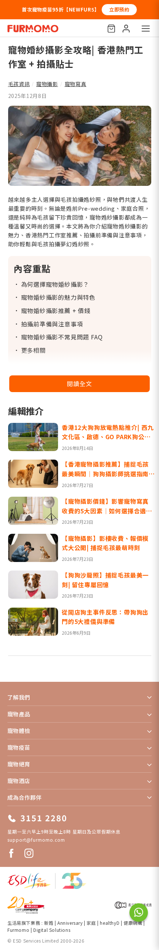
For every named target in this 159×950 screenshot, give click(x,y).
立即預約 (119, 9)
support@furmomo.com (36, 839)
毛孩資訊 (19, 84)
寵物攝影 (47, 84)
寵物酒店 (18, 781)
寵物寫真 (76, 84)
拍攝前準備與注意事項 (52, 323)
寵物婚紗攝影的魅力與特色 (58, 297)
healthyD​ (109, 923)
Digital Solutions (51, 930)
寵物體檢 (18, 730)
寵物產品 (18, 714)
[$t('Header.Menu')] (146, 28)
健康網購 (133, 923)
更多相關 (33, 350)
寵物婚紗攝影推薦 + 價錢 (56, 310)
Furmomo (18, 930)
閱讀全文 (79, 383)
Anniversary (70, 923)
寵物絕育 (18, 764)
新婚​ (48, 923)
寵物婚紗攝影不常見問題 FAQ (62, 336)
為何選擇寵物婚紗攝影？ (55, 284)
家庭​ (91, 923)
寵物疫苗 (18, 747)
